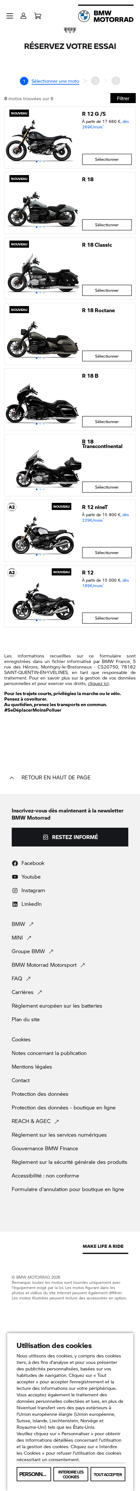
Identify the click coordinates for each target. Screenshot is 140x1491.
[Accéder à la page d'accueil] (105, 16)
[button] (10, 15)
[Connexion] (23, 14)
